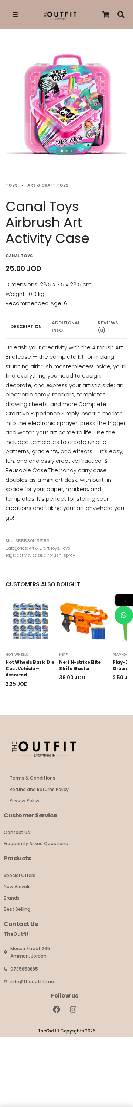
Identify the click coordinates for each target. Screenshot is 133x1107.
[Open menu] (15, 14)
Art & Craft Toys (47, 185)
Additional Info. (66, 327)
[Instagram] (73, 1009)
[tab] (26, 326)
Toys (11, 185)
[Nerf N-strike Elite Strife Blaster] (84, 621)
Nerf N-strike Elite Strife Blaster (79, 665)
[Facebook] (56, 1009)
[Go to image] (61, 150)
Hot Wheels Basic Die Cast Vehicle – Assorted (30, 668)
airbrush (53, 555)
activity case (29, 555)
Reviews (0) (108, 327)
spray (69, 555)
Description (26, 326)
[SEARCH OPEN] (121, 15)
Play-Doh (122, 654)
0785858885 (24, 969)
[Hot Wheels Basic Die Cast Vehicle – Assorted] (30, 621)
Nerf (63, 654)
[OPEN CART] (106, 15)
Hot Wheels (17, 654)
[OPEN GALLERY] (66, 103)
